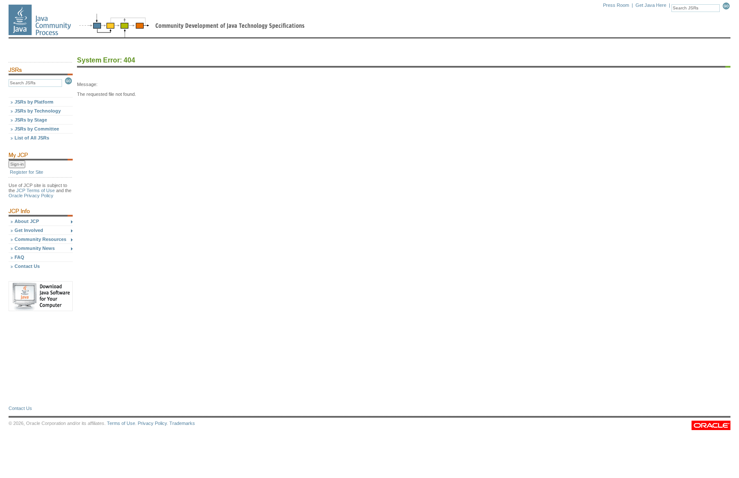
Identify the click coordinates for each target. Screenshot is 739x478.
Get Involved (29, 230)
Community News (35, 248)
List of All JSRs (32, 137)
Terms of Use (121, 423)
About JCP (27, 221)
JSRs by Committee (37, 128)
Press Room (616, 5)
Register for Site (26, 172)
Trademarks (182, 423)
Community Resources (40, 239)
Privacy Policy (152, 423)
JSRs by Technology (38, 110)
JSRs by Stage (31, 119)
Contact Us (27, 266)
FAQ (19, 257)
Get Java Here (651, 5)
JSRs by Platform (34, 101)
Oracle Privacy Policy (31, 195)
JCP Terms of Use (35, 190)
